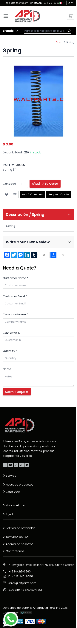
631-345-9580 (20, 576)
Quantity (10, 351)
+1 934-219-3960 (19, 571)
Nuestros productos (19, 484)
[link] (69, 3)
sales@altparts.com (17, 2)
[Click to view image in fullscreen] (38, 101)
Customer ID (11, 333)
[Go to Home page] (27, 16)
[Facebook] (5, 465)
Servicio (11, 476)
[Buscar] (68, 31)
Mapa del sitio (15, 505)
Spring (70, 42)
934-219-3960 (51, 2)
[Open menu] (6, 16)
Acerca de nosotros (19, 544)
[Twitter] (10, 465)
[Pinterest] (26, 465)
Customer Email (15, 296)
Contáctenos (15, 551)
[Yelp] (21, 465)
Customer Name (15, 278)
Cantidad (9, 184)
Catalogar (13, 492)
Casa (59, 42)
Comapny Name (15, 314)
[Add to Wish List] (6, 194)
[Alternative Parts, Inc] (19, 425)
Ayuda (10, 514)
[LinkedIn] (16, 465)
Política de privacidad (21, 528)
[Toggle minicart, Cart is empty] (70, 16)
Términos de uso (17, 537)
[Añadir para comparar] (15, 194)
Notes (7, 369)
